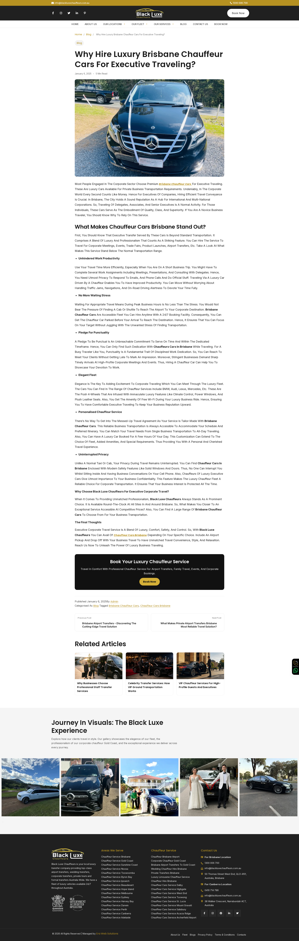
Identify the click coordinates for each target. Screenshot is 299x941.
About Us (91, 24)
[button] (149, 818)
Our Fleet (138, 24)
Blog (183, 24)
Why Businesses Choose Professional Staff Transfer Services (94, 687)
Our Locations (112, 24)
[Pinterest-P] (85, 13)
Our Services (162, 24)
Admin (114, 601)
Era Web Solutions (107, 933)
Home (75, 24)
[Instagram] (61, 13)
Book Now (221, 24)
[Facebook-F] (53, 13)
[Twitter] (69, 13)
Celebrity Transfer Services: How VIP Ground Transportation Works (149, 687)
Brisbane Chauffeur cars (124, 606)
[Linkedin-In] (77, 13)
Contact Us (200, 24)
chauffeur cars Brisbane (130, 535)
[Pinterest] (220, 913)
